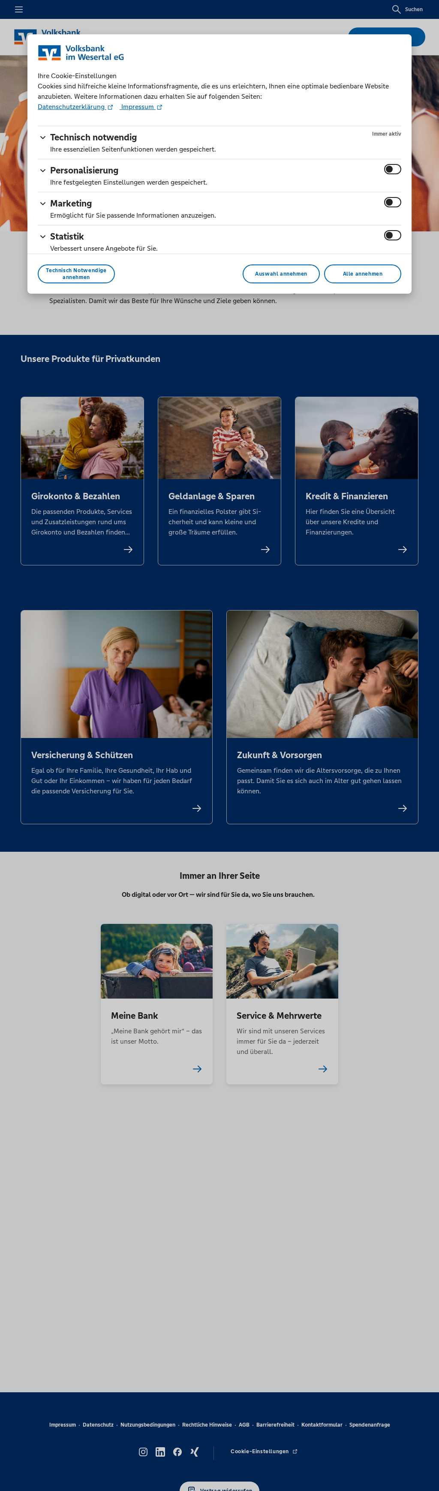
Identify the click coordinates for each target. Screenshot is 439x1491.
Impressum (138, 107)
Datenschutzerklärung (72, 107)
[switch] (392, 169)
